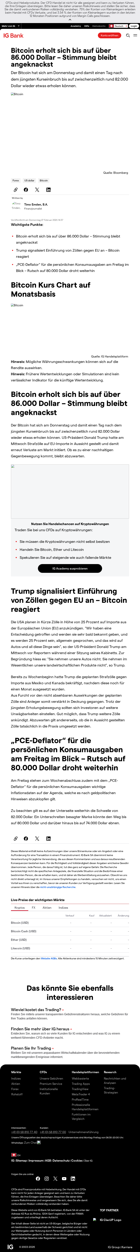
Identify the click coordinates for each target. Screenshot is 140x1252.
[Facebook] (26, 189)
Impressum (36, 1160)
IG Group (114, 1247)
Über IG (88, 1160)
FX (33, 907)
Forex (16, 180)
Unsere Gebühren (51, 1078)
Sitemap (21, 1160)
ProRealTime (80, 1099)
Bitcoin (44, 180)
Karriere (127, 1247)
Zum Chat (30, 1142)
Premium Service (51, 1083)
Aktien (47, 907)
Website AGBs (49, 958)
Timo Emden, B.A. (36, 204)
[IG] (14, 35)
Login (134, 26)
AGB (48, 1160)
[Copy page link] (15, 189)
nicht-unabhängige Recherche (57, 887)
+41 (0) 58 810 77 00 (53, 1132)
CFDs (43, 1072)
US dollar (29, 180)
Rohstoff (17, 1094)
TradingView (80, 1089)
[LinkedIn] (49, 189)
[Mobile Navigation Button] (135, 35)
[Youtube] (64, 1178)
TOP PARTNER (109, 1210)
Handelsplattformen (85, 1072)
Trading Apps (81, 1083)
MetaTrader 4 (81, 1094)
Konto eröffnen (109, 35)
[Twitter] (37, 189)
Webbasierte (80, 1078)
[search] (127, 35)
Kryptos (20, 907)
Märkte (16, 1072)
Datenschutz (61, 1160)
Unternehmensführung (84, 1132)
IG (12, 1160)
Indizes (63, 907)
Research (110, 1072)
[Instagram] (46, 1178)
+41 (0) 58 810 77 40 (24, 1132)
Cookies (76, 1160)
